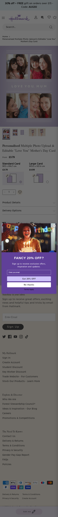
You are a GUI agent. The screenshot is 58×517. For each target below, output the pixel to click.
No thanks (29, 285)
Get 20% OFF (29, 279)
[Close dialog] (54, 225)
